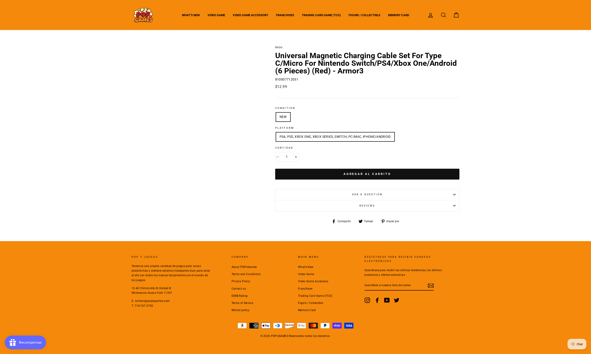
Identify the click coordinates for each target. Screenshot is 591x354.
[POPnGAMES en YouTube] (387, 300)
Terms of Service (242, 303)
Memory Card (398, 15)
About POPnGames (244, 267)
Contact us (239, 288)
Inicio (278, 47)
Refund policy (241, 310)
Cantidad (284, 147)
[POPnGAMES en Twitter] (396, 300)
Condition (285, 108)
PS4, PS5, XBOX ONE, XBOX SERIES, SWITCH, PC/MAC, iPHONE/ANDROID (335, 136)
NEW (283, 117)
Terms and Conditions (246, 274)
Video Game (216, 15)
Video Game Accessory (250, 15)
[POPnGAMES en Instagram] (367, 300)
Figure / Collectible (364, 15)
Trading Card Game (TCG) (321, 15)
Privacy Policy (241, 281)
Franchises (285, 15)
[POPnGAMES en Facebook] (377, 300)
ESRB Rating (240, 295)
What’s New (191, 15)
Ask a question (367, 194)
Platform (284, 127)
